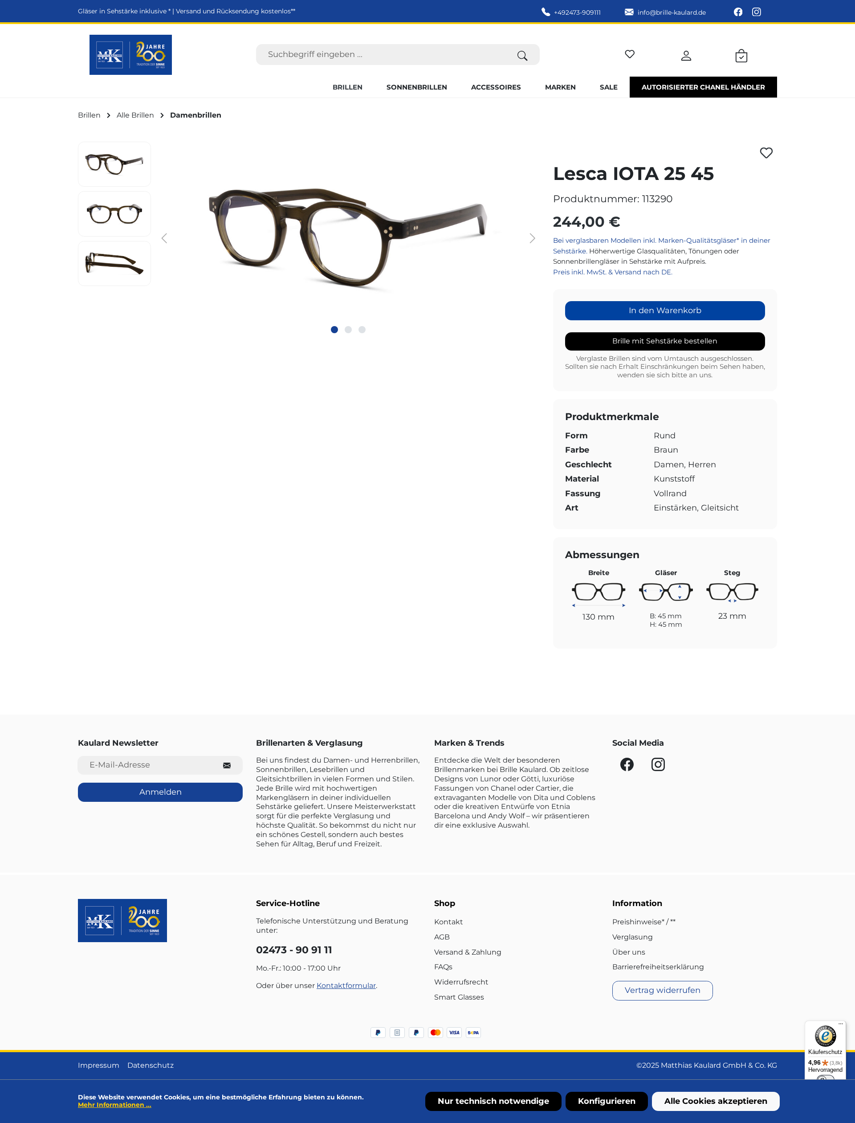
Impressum (98, 1065)
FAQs (443, 967)
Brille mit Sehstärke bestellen (664, 341)
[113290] (348, 237)
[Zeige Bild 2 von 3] (348, 329)
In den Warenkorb (665, 310)
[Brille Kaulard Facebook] (739, 12)
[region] (308, 237)
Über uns (628, 952)
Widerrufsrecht (461, 982)
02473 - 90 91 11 (294, 950)
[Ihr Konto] (686, 54)
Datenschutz (150, 1065)
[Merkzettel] (629, 53)
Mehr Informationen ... (114, 1104)
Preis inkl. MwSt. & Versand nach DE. (612, 272)
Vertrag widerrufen (662, 990)
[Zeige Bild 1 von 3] (334, 329)
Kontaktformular (346, 985)
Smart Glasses (459, 997)
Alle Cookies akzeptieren (715, 1101)
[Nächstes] (532, 237)
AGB (442, 937)
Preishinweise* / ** (644, 922)
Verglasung (632, 937)
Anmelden (160, 792)
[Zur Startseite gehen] (130, 55)
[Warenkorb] (741, 54)
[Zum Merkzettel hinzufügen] (766, 152)
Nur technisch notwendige (493, 1101)
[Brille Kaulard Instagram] (756, 12)
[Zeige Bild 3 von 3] (362, 329)
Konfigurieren (606, 1101)
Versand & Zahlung (467, 952)
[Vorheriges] (164, 237)
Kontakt (448, 922)
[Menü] (840, 1026)
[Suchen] (522, 54)
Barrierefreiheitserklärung (658, 967)
